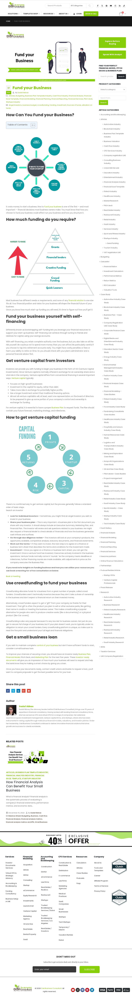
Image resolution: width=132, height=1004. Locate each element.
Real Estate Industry (112, 209)
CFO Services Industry (113, 149)
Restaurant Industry (112, 213)
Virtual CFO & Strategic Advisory (11, 875)
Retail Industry (110, 218)
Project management (113, 477)
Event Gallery (106, 526)
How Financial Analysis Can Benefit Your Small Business (24, 786)
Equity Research (30, 896)
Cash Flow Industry (60, 96)
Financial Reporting (59, 99)
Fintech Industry (110, 190)
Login (79, 14)
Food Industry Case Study (114, 405)
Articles (12, 96)
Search (121, 76)
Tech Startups (64, 922)
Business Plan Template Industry (38, 96)
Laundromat (28, 906)
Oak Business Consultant (51, 988)
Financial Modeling (27, 99)
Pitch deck (88, 99)
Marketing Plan (41, 657)
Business (34, 816)
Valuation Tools (110, 288)
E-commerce (64, 876)
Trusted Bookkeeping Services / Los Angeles (47, 919)
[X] (102, 5)
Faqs (79, 883)
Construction (46, 867)
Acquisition (27, 865)
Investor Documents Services (10, 865)
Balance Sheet (15, 816)
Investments (28, 901)
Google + (24, 691)
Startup (26, 885)
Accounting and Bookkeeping (113, 113)
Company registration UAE (115, 154)
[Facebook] (98, 5)
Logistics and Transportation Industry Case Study (113, 444)
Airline (25, 875)
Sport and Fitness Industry (114, 232)
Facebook (8, 691)
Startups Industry (13, 102)
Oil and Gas (28, 924)
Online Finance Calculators (112, 559)
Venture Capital (29, 911)
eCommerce (28, 890)
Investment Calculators (113, 270)
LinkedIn (18, 691)
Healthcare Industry (112, 194)
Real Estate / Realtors (46, 888)
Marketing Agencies (63, 887)
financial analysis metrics (31, 819)
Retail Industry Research (114, 636)
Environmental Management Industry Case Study (113, 366)
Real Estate (27, 929)
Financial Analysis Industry (114, 180)
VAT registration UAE (112, 251)
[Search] (89, 5)
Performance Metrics (113, 274)
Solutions (13, 14)
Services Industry (111, 227)
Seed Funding (113, 242)
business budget (29, 105)
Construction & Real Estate (65, 864)
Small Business (41, 822)
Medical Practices (63, 895)
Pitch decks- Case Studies (115, 472)
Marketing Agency (27, 917)
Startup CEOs (109, 574)
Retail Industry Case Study (114, 497)
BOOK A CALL (91, 14)
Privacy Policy (99, 891)
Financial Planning (43, 99)
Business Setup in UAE (12, 900)
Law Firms (45, 882)
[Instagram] (115, 5)
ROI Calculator (110, 284)
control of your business (47, 645)
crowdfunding (43, 105)
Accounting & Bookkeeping (11, 884)
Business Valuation (112, 140)
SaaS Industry (109, 223)
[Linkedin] (92, 990)
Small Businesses (63, 910)
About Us (63, 14)
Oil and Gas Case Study (113, 467)
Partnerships (106, 564)
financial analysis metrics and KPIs (20, 822)
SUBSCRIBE (89, 969)
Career (97, 876)
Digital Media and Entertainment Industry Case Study (113, 340)
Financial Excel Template (114, 185)
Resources (48, 14)
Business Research (112, 603)
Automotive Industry (112, 123)
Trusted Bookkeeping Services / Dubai (48, 908)
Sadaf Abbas (23, 92)
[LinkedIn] (119, 5)
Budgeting (20, 96)
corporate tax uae (111, 166)
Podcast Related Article (110, 569)
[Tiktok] (124, 5)
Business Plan (57, 407)
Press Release (107, 586)
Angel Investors (15, 105)
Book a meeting (13, 576)
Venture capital (18, 378)
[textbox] (112, 89)
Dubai (61, 940)
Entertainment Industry (113, 176)
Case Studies (82, 873)
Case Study (105, 293)
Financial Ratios (110, 265)
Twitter (13, 691)
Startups (44, 900)
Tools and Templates (98, 869)
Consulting (27, 880)
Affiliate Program (101, 881)
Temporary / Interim (64, 928)
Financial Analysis (76, 96)
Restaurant (45, 895)
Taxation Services (108, 650)
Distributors (63, 870)
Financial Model (13, 657)
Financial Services (75, 99)
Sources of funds (74, 105)
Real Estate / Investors (46, 929)
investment (61, 105)
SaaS (25, 939)
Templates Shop (30, 14)
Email (29, 691)
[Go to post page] (27, 756)
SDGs (103, 645)
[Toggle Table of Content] (32, 125)
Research (105, 591)
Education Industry (111, 171)
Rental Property (29, 934)
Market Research (111, 199)
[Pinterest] (106, 5)
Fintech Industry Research (114, 608)
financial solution (76, 300)
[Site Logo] (17, 5)
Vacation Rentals (66, 935)
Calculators (81, 863)
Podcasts (80, 878)
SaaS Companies (64, 902)
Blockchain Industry (112, 127)
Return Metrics (110, 279)
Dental (44, 872)
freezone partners (108, 555)
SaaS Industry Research (114, 641)
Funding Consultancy (11, 892)
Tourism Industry (111, 246)
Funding (53, 105)
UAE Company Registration (112, 655)
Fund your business (52, 206)
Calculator (105, 260)
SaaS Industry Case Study (114, 502)
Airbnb (26, 870)
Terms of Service (101, 886)
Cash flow (43, 816)
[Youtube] (111, 5)
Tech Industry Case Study (114, 522)
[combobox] (112, 89)
